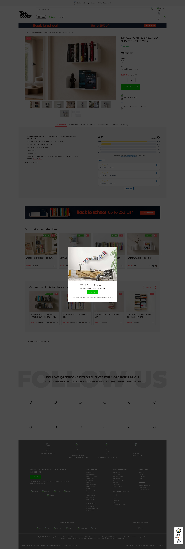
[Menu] (182, 528)
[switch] (179, 542)
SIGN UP (92, 292)
